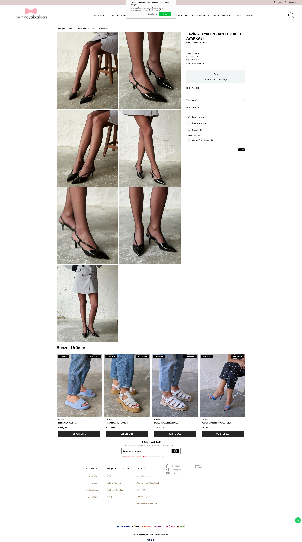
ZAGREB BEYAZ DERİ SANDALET (166, 423)
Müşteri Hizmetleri (143, 476)
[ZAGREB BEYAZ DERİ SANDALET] (175, 385)
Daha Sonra (152, 14)
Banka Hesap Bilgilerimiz (146, 503)
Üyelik (109, 497)
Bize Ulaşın (92, 497)
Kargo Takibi (141, 490)
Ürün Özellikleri (193, 88)
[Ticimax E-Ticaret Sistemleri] (151, 540)
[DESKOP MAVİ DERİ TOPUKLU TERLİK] (222, 385)
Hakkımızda (92, 483)
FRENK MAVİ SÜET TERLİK (68, 423)
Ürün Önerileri (193, 107)
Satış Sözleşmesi (143, 496)
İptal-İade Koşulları (115, 490)
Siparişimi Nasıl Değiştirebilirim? (149, 483)
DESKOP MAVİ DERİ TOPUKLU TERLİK (216, 423)
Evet (165, 14)
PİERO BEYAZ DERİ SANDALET (118, 423)
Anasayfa (92, 476)
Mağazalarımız (92, 490)
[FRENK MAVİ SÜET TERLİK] (79, 385)
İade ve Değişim (114, 483)
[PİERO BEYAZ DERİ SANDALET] (127, 385)
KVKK (109, 476)
